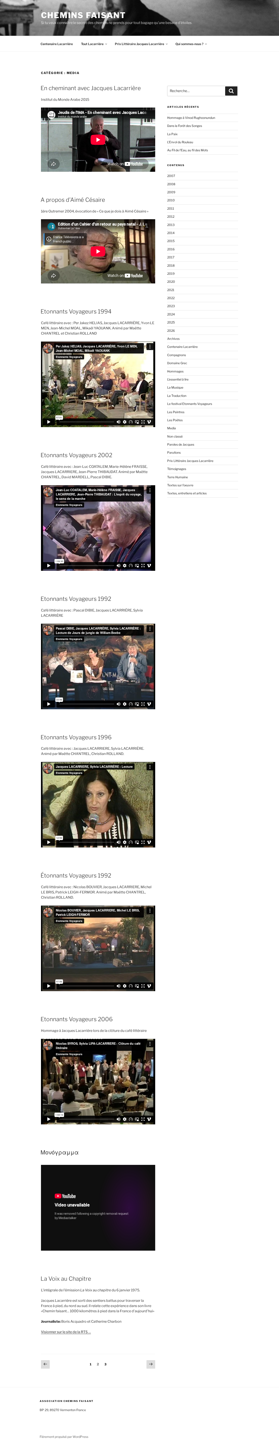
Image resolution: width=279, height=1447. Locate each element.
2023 (171, 306)
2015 (171, 241)
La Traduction (176, 396)
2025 (171, 322)
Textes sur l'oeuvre (180, 485)
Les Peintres (175, 412)
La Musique (175, 387)
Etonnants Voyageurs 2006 (77, 1019)
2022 (171, 298)
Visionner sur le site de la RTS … (66, 1332)
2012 (170, 216)
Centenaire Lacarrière (57, 44)
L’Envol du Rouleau (180, 142)
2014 (171, 233)
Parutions (174, 452)
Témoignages (176, 469)
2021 (170, 290)
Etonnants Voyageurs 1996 (76, 737)
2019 (171, 273)
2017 (170, 257)
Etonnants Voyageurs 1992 (76, 598)
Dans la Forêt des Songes (184, 126)
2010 (171, 200)
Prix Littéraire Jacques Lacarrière (139, 44)
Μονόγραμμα (60, 1152)
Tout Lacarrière (92, 44)
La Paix (172, 134)
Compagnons (176, 355)
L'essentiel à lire (178, 379)
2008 (171, 184)
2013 (171, 225)
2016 (171, 249)
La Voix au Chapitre (66, 1278)
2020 (171, 281)
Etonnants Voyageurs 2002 (76, 455)
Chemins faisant (83, 15)
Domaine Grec (177, 363)
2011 (170, 208)
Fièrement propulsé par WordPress (64, 1437)
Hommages (175, 371)
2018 (171, 265)
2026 (171, 330)
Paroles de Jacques (180, 444)
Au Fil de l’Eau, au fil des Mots (187, 150)
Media (171, 428)
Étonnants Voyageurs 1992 (76, 875)
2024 (171, 314)
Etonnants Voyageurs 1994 (76, 311)
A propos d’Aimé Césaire (73, 199)
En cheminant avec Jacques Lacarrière (91, 88)
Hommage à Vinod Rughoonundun (191, 118)
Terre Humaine (177, 477)
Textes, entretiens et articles (187, 493)
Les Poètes (175, 420)
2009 (171, 192)
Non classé (175, 436)
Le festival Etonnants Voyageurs (189, 404)
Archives (173, 338)
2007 (171, 176)
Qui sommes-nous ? (189, 44)
